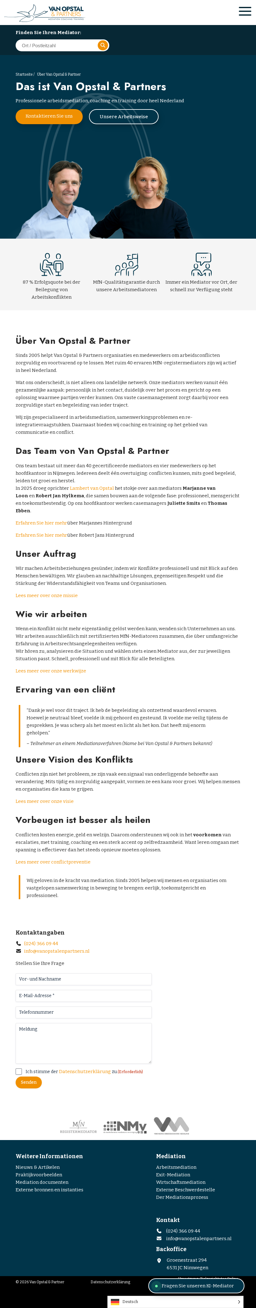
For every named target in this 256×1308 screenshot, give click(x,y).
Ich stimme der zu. (84, 1071)
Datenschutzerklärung (85, 1071)
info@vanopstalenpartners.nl (57, 951)
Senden (29, 1082)
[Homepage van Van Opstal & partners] (57, 13)
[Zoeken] (103, 45)
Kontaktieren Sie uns (49, 116)
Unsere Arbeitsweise (124, 116)
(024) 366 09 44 (40, 943)
